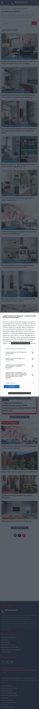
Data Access (19, 393)
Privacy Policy (26, 393)
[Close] (35, 316)
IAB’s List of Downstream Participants (20, 343)
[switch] (32, 353)
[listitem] (19, 349)
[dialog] (19, 354)
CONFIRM (11, 386)
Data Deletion (12, 393)
